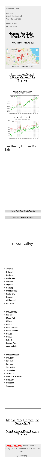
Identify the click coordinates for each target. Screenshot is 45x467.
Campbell (9, 281)
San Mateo (10, 367)
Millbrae (9, 321)
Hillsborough (11, 300)
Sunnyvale (10, 379)
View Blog (28, 42)
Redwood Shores (13, 354)
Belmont (9, 272)
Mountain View (12, 330)
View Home (17, 42)
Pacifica (9, 337)
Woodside (10, 386)
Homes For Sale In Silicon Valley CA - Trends (22, 77)
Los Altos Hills (11, 312)
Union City (10, 383)
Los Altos (10, 303)
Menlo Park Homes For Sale (22, 66)
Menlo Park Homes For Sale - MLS (22, 421)
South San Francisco (14, 376)
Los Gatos (10, 315)
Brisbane (9, 275)
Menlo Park (10, 318)
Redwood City (11, 346)
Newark (9, 333)
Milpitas (9, 324)
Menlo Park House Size (22, 117)
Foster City (10, 294)
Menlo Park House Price (22, 92)
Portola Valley (11, 343)
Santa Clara (10, 370)
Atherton (9, 269)
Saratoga (10, 373)
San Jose (9, 364)
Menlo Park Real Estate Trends (22, 211)
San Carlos (10, 361)
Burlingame (10, 278)
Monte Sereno (12, 327)
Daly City (9, 287)
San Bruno (10, 358)
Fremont (9, 297)
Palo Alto (9, 340)
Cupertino (10, 284)
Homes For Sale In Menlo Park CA (23, 35)
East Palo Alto (11, 291)
